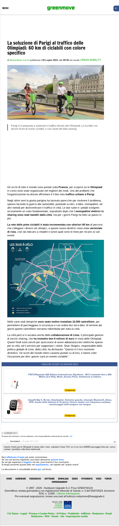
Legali (23, 513)
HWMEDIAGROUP (59, 482)
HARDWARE (20, 478)
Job (62, 516)
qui (39, 469)
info (71, 436)
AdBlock (85, 513)
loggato (28, 462)
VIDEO (98, 478)
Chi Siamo (12, 513)
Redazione (98, 513)
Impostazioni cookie (77, 516)
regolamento (42, 464)
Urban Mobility (90, 60)
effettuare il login (16, 457)
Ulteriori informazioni (68, 493)
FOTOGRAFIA (87, 478)
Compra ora (70, 390)
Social (54, 516)
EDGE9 (75, 478)
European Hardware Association (58, 505)
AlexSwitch (15, 441)
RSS (47, 516)
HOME (9, 478)
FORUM (108, 478)
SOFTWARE (49, 478)
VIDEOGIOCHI (35, 478)
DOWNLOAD (63, 478)
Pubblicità (73, 513)
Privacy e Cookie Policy (41, 513)
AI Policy (61, 513)
